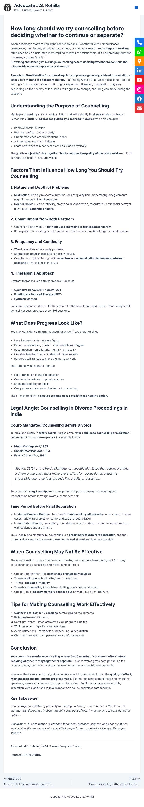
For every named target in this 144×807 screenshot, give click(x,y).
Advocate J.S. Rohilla (37, 5)
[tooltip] (139, 42)
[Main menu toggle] (136, 7)
